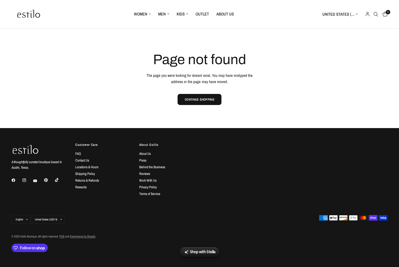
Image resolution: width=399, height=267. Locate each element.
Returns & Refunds (87, 180)
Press (142, 160)
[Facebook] (17, 180)
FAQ (78, 153)
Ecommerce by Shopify (82, 236)
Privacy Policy (148, 187)
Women (140, 14)
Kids (181, 14)
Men (162, 14)
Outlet (202, 14)
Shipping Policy (85, 173)
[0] (383, 14)
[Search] (375, 14)
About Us (225, 14)
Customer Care (86, 144)
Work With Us (148, 180)
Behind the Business (152, 167)
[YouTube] (38, 181)
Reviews (144, 173)
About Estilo (149, 144)
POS (61, 236)
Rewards (81, 187)
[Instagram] (27, 180)
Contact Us (82, 160)
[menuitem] (142, 14)
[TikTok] (60, 180)
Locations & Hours (86, 167)
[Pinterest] (49, 180)
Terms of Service (149, 193)
